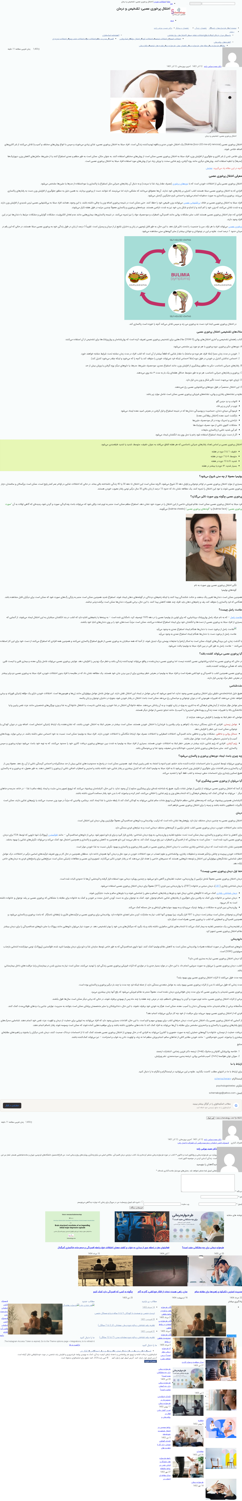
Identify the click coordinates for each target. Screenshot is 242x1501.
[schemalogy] (178, 15)
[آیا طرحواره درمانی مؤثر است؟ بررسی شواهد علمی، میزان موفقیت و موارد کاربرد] (221, 1380)
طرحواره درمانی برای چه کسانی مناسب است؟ (164, 1386)
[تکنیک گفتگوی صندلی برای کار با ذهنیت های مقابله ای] (221, 1468)
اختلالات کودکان (146, 38)
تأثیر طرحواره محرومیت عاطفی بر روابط (164, 1338)
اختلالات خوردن (159, 1)
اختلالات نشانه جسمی (195, 35)
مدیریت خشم (101, 38)
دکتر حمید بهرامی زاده (212, 66)
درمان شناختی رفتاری (227, 893)
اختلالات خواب (90, 38)
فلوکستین (53, 835)
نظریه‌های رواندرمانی (222, 42)
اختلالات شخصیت (160, 38)
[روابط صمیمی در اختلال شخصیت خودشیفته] (188, 1446)
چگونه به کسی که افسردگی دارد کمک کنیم (113, 1292)
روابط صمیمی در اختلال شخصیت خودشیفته (164, 1431)
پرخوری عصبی (235, 226)
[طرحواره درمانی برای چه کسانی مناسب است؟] (221, 1409)
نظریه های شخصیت (155, 45)
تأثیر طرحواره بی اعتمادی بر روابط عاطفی (164, 1324)
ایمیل (239, 1204)
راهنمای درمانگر (182, 28)
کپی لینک (210, 1118)
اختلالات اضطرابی (174, 38)
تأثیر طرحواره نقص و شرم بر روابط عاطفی (165, 1311)
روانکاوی (222, 45)
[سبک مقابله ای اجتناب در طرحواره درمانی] (221, 1499)
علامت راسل (236, 617)
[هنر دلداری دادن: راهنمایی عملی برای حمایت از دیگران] (87, 1305)
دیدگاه (238, 1191)
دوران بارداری (219, 35)
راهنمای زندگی (201, 28)
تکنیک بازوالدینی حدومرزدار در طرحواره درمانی (164, 1400)
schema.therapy (222, 1079)
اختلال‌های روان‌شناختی (176, 35)
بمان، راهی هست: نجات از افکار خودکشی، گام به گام (162, 1292)
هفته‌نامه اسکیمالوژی (110, 35)
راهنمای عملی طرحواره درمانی (175, 45)
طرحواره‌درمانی (213, 45)
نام (240, 1196)
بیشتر (232, 31)
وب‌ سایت (185, 1204)
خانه (168, 1)
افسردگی (110, 38)
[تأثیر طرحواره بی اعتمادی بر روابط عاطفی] (221, 1358)
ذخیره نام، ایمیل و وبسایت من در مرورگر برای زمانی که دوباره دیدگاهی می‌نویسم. (108, 1202)
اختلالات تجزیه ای (59, 38)
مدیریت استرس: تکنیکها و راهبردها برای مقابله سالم (218, 1292)
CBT (217, 886)
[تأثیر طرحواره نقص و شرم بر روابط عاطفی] (35, 1333)
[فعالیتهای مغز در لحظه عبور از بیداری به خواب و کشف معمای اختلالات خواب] (142, 1241)
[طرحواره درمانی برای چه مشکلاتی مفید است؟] (196, 1241)
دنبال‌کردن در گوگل (12, 1105)
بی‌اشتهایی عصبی (191, 203)
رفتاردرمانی (143, 45)
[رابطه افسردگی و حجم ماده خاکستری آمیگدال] (72, 1241)
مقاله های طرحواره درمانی (197, 45)
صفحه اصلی (231, 28)
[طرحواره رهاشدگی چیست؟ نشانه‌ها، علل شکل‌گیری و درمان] (70, 1305)
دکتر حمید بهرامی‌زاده (163, 28)
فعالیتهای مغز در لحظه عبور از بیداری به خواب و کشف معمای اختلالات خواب (134, 1247)
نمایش (209, 168)
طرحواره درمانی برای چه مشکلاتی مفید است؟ (203, 1247)
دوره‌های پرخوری (180, 184)
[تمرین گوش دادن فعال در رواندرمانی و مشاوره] (221, 1437)
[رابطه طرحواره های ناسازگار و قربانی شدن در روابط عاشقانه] (188, 1477)
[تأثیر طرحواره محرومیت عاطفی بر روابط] (188, 1358)
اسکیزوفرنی (123, 38)
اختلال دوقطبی (134, 38)
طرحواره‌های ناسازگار (217, 28)
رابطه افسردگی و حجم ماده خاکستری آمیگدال (79, 1247)
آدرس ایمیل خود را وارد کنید (146, 1357)
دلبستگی (227, 35)
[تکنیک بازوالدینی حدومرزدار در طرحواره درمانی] (188, 1415)
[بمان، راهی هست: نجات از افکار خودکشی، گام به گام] (160, 1285)
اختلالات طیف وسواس (75, 38)
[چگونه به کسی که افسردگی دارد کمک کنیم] (105, 1285)
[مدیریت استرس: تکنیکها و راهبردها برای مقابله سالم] (214, 1285)
